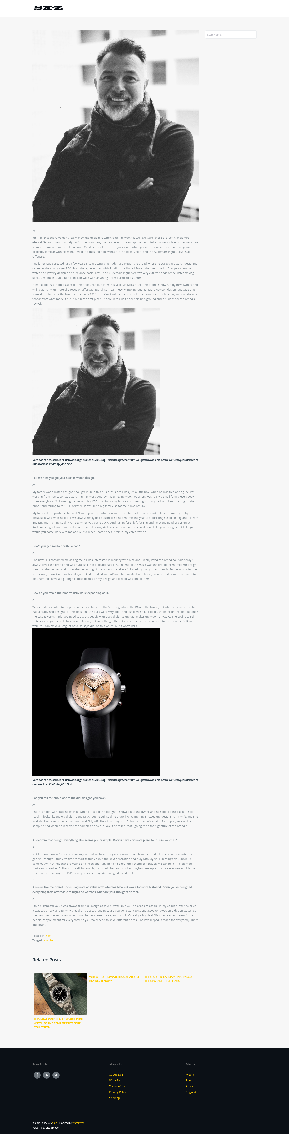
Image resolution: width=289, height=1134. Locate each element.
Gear (49, 936)
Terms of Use (117, 1086)
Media (190, 1074)
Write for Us (117, 1080)
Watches (49, 940)
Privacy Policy (118, 1092)
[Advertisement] (221, 105)
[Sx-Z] (48, 8)
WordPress (78, 1123)
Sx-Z (54, 1123)
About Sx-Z (116, 1074)
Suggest (191, 1092)
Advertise (192, 1086)
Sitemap (114, 1098)
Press (189, 1080)
